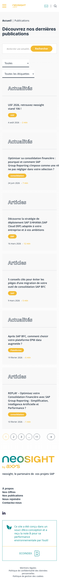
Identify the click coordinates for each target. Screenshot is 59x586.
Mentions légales (28, 567)
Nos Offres (8, 492)
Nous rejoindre (11, 499)
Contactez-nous (12, 502)
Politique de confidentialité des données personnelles (28, 572)
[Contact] (46, 6)
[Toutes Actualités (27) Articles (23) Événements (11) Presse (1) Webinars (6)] (15, 63)
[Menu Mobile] (4, 6)
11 (36, 436)
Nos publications (12, 495)
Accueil (7, 20)
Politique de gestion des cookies (28, 576)
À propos (8, 488)
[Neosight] (13, 6)
